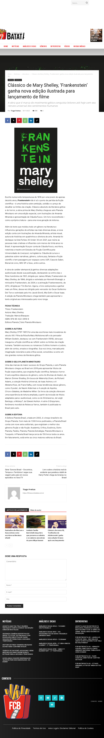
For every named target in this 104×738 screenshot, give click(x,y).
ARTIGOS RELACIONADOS (17, 510)
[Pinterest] (19, 120)
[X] (13, 120)
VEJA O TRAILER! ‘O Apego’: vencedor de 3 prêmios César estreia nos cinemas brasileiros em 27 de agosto (96, 35)
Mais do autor (35, 510)
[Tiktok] (55, 698)
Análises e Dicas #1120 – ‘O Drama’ (52, 639)
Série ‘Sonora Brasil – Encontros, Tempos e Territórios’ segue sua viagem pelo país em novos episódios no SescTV (18, 474)
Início (10, 74)
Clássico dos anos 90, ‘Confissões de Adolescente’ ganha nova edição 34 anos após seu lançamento (56, 535)
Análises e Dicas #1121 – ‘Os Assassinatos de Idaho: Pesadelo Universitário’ (53, 633)
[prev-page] (6, 545)
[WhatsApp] (25, 120)
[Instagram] (41, 698)
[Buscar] (86, 2)
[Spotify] (61, 698)
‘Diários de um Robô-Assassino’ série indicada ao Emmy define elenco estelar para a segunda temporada (18, 652)
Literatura (25, 74)
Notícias (17, 74)
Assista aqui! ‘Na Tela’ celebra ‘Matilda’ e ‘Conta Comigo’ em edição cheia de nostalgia (18, 628)
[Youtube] (48, 698)
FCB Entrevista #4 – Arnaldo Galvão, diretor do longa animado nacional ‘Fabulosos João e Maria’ (87, 649)
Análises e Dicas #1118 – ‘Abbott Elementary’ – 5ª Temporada (52, 650)
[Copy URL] (36, 120)
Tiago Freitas (16, 111)
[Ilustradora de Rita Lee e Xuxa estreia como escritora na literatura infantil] (14, 521)
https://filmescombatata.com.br (33, 493)
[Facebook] (7, 120)
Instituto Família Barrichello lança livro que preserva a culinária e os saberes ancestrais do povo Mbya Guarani (35, 535)
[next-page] (10, 545)
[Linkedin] (30, 120)
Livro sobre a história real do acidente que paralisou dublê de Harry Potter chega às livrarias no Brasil (52, 474)
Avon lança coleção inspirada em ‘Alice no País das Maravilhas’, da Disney (17, 660)
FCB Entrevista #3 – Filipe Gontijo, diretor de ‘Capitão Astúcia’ (87, 658)
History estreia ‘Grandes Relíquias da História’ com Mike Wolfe (17, 645)
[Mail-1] (52, 704)
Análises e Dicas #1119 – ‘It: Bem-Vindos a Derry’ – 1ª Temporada (54, 644)
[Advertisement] (64, 23)
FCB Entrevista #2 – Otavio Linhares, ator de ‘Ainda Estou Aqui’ (88, 665)
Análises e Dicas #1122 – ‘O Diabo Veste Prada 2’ (52, 627)
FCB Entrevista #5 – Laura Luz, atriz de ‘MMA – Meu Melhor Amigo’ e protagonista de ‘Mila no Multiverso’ (88, 640)
